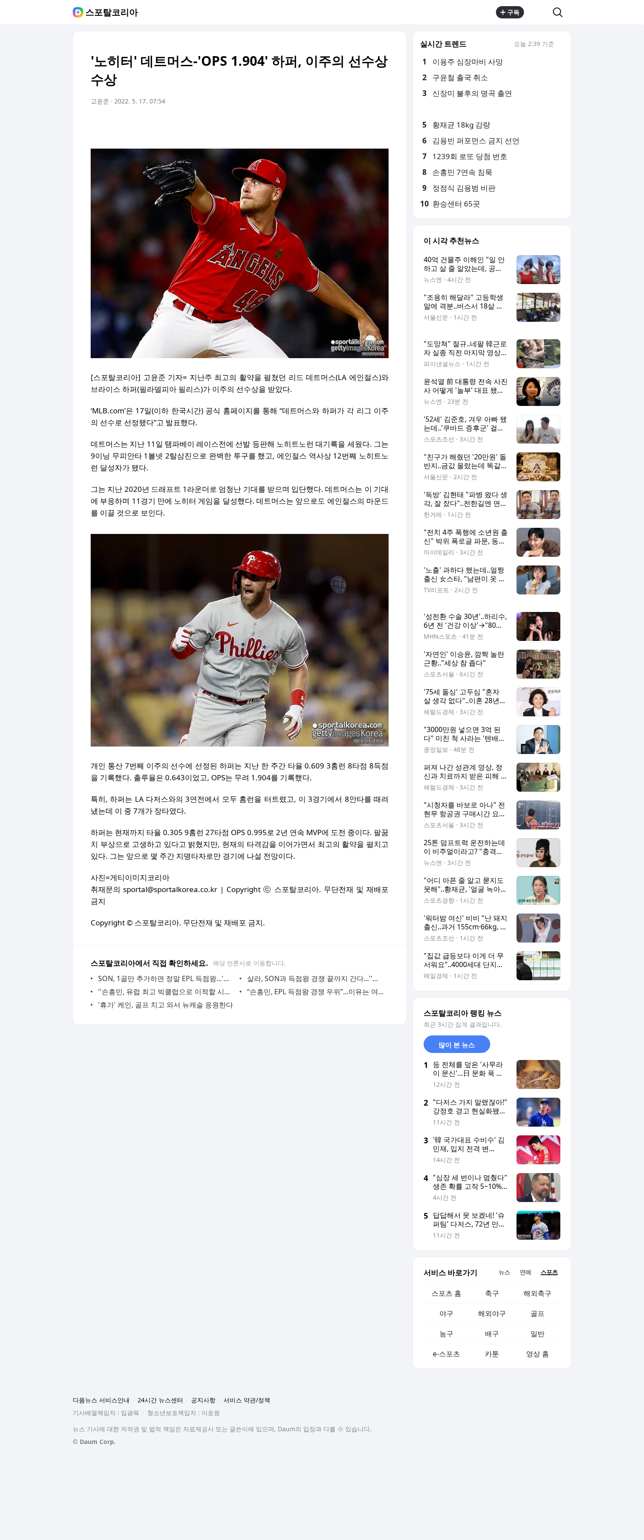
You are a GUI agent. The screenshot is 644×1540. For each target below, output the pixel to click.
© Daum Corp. (94, 1441)
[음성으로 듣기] (327, 126)
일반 (538, 1333)
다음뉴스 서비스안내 (101, 1400)
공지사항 (203, 1400)
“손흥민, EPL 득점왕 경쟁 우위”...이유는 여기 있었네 (315, 991)
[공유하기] (538, 12)
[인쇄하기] (380, 126)
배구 (492, 1333)
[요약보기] (309, 126)
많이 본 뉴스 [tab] (457, 1044)
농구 (446, 1333)
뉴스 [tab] (504, 1272)
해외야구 (492, 1313)
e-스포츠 (446, 1354)
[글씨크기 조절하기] (362, 126)
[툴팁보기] (560, 45)
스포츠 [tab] (549, 1272)
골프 (538, 1313)
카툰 (492, 1354)
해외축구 (538, 1293)
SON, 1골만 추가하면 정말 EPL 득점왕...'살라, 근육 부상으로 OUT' (166, 978)
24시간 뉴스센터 (160, 1400)
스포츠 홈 (446, 1293)
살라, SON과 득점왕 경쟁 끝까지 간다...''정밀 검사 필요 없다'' (315, 978)
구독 (513, 12)
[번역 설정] (345, 126)
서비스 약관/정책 (246, 1400)
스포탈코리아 (111, 12)
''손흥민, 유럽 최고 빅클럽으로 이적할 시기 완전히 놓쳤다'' (166, 991)
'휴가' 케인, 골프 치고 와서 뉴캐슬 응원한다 (165, 1005)
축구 (492, 1293)
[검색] (560, 12)
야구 (446, 1313)
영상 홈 (537, 1354)
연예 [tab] (525, 1272)
